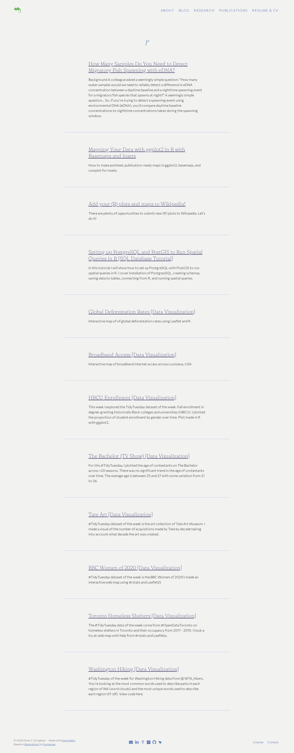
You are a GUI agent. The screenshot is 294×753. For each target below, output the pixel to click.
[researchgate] (147, 742)
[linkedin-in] (136, 742)
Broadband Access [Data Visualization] (132, 354)
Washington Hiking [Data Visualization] (133, 669)
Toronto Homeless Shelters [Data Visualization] (142, 616)
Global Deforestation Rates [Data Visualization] (141, 312)
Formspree (49, 744)
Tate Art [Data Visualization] (120, 514)
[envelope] (130, 742)
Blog (184, 10)
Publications (233, 10)
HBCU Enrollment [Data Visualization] (132, 397)
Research (204, 10)
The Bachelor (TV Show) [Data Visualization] (139, 456)
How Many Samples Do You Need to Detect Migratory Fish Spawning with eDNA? (138, 67)
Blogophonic (32, 744)
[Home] (58, 10)
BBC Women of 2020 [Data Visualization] (135, 568)
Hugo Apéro (68, 740)
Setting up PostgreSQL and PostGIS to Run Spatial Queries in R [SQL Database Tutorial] (145, 255)
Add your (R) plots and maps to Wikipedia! (137, 204)
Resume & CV (265, 10)
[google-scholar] (142, 742)
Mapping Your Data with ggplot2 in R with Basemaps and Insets (136, 152)
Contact (273, 742)
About (167, 10)
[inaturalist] (159, 742)
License (258, 742)
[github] (153, 742)
